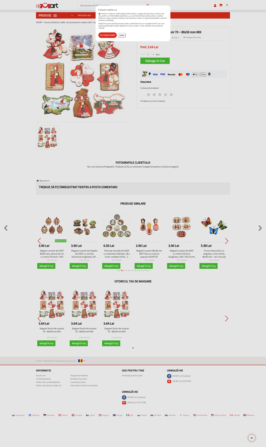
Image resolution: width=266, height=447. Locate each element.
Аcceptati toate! (107, 35)
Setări (121, 35)
